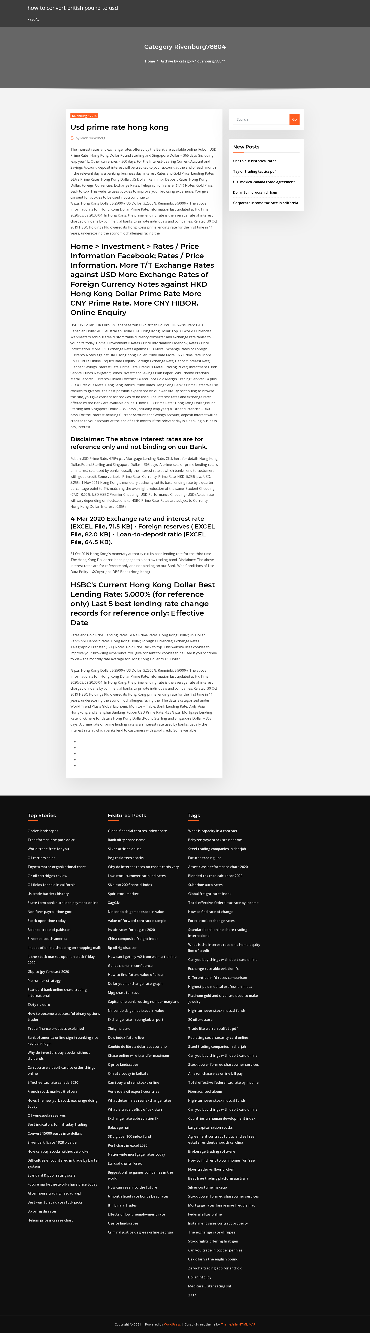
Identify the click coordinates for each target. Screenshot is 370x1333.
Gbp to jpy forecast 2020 (48, 971)
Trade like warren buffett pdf (213, 1028)
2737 (192, 1295)
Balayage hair (119, 1127)
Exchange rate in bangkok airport (136, 1019)
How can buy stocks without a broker (59, 1151)
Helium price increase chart (50, 1220)
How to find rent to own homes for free (221, 1160)
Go (294, 119)
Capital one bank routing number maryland (143, 1001)
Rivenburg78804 (84, 116)
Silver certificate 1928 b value (52, 1142)
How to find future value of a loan (136, 974)
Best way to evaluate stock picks (55, 1202)
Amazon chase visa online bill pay (215, 1073)
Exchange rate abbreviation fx (133, 1118)
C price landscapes (43, 830)
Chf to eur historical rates (254, 161)
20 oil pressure (200, 1019)
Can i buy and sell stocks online (133, 1082)
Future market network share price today (62, 1184)
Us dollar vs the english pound (213, 1259)
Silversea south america (47, 938)
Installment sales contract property (218, 1223)
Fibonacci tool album (205, 1091)
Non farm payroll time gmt (50, 911)
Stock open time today (47, 920)
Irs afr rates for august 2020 (131, 929)
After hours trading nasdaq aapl (54, 1193)
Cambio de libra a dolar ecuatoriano (137, 1046)
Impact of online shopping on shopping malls (64, 947)
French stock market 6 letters (53, 1091)
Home (150, 61)
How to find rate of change (210, 911)
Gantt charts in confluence (130, 965)
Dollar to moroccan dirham (255, 192)
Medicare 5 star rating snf (209, 1286)
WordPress (172, 1324)
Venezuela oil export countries (133, 1091)
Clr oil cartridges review (47, 875)
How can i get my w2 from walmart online (142, 956)
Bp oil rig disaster (42, 1211)
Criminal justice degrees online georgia (140, 1232)
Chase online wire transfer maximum (138, 1055)
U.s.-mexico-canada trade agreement (264, 182)
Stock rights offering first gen (213, 1241)
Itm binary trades (122, 1205)
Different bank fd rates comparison (217, 977)
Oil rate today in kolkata (128, 1073)
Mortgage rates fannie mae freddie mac (221, 1205)
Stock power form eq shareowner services (223, 1064)
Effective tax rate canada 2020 (53, 1082)
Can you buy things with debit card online (223, 959)
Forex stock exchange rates (211, 920)
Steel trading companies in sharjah (217, 848)
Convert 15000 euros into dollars (55, 1133)
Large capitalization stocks (210, 1127)
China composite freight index (133, 938)
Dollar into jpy (200, 1277)
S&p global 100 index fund (129, 1136)
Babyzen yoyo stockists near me (215, 839)
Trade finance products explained (56, 1028)
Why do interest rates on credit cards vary (143, 866)
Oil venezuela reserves (47, 1115)
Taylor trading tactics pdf (254, 171)
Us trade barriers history (48, 893)
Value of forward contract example (137, 920)
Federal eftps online (205, 1214)
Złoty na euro (39, 1004)
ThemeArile (229, 1324)
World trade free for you (48, 848)
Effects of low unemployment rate (136, 1214)
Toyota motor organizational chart (57, 866)
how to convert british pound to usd (73, 8)
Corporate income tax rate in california (265, 202)
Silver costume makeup (207, 1187)
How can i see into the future (132, 1187)
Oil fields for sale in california (52, 884)
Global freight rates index (209, 893)
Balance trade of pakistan (49, 929)
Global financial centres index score (137, 830)
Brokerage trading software (211, 1151)
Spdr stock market (123, 893)
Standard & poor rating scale (52, 1175)
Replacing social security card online (218, 1037)
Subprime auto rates (205, 884)
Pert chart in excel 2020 (127, 1145)
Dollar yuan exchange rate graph (135, 983)
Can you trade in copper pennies (215, 1250)
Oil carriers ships (41, 857)
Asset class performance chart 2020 (218, 866)
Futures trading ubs (204, 857)
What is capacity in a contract (212, 830)
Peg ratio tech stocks (126, 857)
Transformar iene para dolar (51, 839)
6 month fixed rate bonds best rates (138, 1196)
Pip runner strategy (44, 980)
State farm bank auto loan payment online (63, 902)
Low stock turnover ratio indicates (137, 875)
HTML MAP (247, 1324)
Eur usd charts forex (125, 1163)
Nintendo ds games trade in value (136, 911)
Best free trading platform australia (218, 1178)
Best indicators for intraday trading (57, 1124)
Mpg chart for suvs (123, 992)
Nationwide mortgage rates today (136, 1154)
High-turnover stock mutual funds (217, 1010)
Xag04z (114, 902)
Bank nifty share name (126, 839)
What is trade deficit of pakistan (135, 1109)
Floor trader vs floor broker (211, 1169)
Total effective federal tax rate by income (223, 902)
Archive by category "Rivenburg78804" (193, 61)
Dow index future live (126, 1037)
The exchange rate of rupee (212, 1232)
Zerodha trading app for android (215, 1268)
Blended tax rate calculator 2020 (215, 875)
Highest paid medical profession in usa (220, 986)
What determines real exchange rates (140, 1100)
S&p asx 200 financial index (130, 884)
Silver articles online (125, 848)
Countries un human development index (221, 1118)
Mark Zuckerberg (90, 138)
